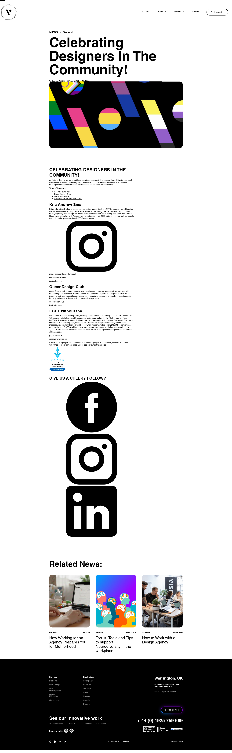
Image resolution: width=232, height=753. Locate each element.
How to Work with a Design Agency (158, 640)
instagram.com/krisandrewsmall (62, 274)
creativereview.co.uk (58, 339)
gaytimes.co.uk (55, 335)
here (79, 345)
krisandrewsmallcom (58, 277)
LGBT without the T (62, 196)
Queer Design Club (62, 194)
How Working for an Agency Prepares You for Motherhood (67, 642)
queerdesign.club (56, 302)
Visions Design (58, 180)
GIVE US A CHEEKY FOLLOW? (68, 199)
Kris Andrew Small (62, 192)
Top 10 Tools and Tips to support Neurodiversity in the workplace (114, 644)
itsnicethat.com (55, 281)
